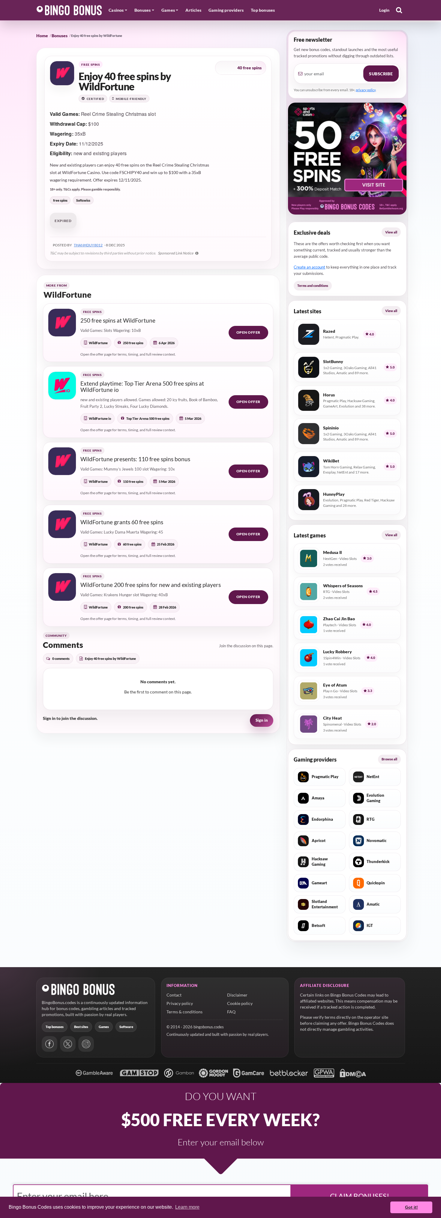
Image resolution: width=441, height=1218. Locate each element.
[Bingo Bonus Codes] (69, 10)
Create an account (309, 267)
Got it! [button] (411, 1207)
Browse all (389, 759)
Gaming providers (226, 10)
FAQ (231, 1011)
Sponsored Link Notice (176, 253)
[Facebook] (49, 1044)
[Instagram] (86, 1044)
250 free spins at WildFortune (117, 320)
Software (126, 1027)
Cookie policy (240, 1003)
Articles (193, 10)
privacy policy (366, 90)
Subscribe (381, 73)
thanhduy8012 (88, 245)
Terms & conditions (184, 1011)
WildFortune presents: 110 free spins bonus (135, 459)
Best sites (81, 1027)
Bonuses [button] (142, 10)
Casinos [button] (116, 10)
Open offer (248, 332)
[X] (68, 1044)
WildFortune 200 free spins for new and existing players (150, 584)
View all (391, 232)
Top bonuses (263, 10)
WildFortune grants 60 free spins (121, 522)
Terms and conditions (312, 285)
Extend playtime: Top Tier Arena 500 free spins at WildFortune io (142, 386)
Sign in (262, 720)
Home (42, 35)
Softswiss (83, 200)
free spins (60, 200)
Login (384, 10)
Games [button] (168, 10)
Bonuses (60, 35)
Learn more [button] (187, 1207)
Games (104, 1027)
